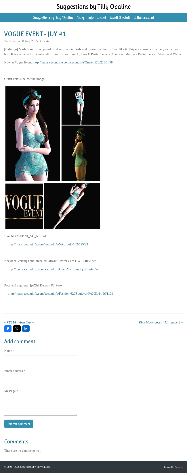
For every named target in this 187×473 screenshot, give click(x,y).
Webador (179, 467)
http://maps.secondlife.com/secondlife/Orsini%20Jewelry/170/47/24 (53, 269)
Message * (11, 391)
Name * (9, 350)
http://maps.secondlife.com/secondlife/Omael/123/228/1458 (73, 62)
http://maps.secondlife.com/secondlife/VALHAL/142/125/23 (48, 244)
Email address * (14, 371)
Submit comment (18, 424)
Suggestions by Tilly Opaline (94, 6)
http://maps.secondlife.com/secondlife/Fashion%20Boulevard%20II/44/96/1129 (60, 293)
